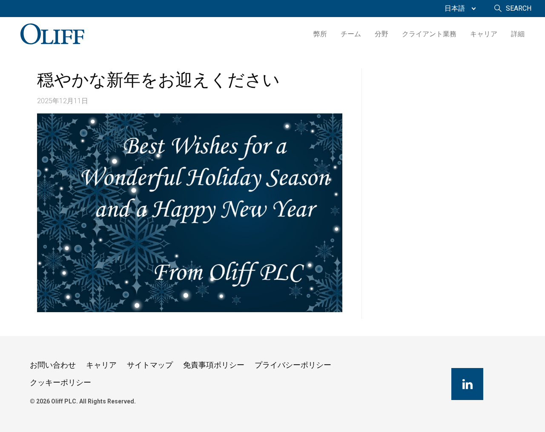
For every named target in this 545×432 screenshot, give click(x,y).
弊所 (320, 34)
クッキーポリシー (60, 382)
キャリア (483, 34)
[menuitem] (458, 8)
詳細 (518, 34)
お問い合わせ (53, 364)
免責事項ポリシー (213, 364)
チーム (351, 34)
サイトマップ (150, 364)
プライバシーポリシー (293, 364)
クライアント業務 (429, 34)
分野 (381, 34)
